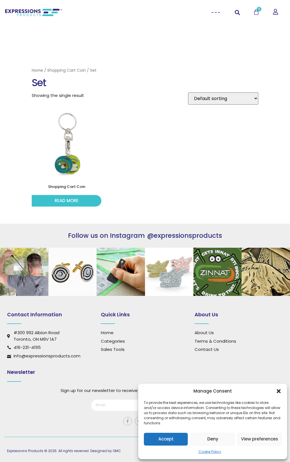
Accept (166, 439)
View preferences (259, 439)
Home (37, 70)
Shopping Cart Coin (66, 70)
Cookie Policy (210, 451)
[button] (279, 391)
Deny (212, 439)
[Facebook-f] (127, 421)
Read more (66, 201)
